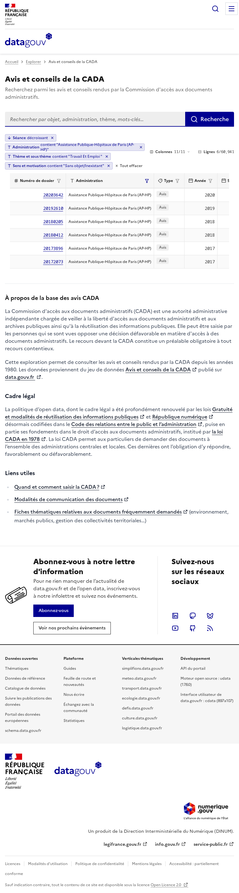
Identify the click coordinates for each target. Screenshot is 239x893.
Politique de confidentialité (99, 864)
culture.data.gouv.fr (139, 718)
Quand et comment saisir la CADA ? (56, 487)
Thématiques (16, 668)
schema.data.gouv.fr (23, 730)
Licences (12, 864)
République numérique (179, 416)
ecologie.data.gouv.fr (141, 698)
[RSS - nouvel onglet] (210, 628)
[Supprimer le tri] (52, 138)
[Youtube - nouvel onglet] (175, 628)
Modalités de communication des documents (68, 499)
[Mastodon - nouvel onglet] (192, 616)
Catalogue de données (25, 688)
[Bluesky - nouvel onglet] (210, 616)
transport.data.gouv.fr (142, 688)
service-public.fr (211, 844)
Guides (69, 668)
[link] (53, 611)
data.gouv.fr (20, 377)
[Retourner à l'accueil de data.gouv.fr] (28, 40)
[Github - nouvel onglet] (192, 628)
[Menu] (231, 8)
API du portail (192, 668)
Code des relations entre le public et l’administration (133, 424)
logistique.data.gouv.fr (142, 728)
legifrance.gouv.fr (122, 844)
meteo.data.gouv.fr (139, 678)
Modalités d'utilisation (48, 864)
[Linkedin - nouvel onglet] (175, 616)
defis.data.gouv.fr (137, 708)
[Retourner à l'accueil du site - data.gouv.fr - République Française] (77, 771)
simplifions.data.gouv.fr (143, 668)
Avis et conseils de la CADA (158, 369)
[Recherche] (215, 8)
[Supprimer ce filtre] (141, 147)
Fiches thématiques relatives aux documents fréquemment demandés (98, 511)
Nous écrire (73, 694)
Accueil (11, 62)
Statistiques (73, 720)
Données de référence (25, 678)
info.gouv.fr (167, 844)
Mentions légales (147, 864)
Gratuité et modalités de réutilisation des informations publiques (118, 413)
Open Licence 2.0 (166, 885)
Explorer (33, 62)
